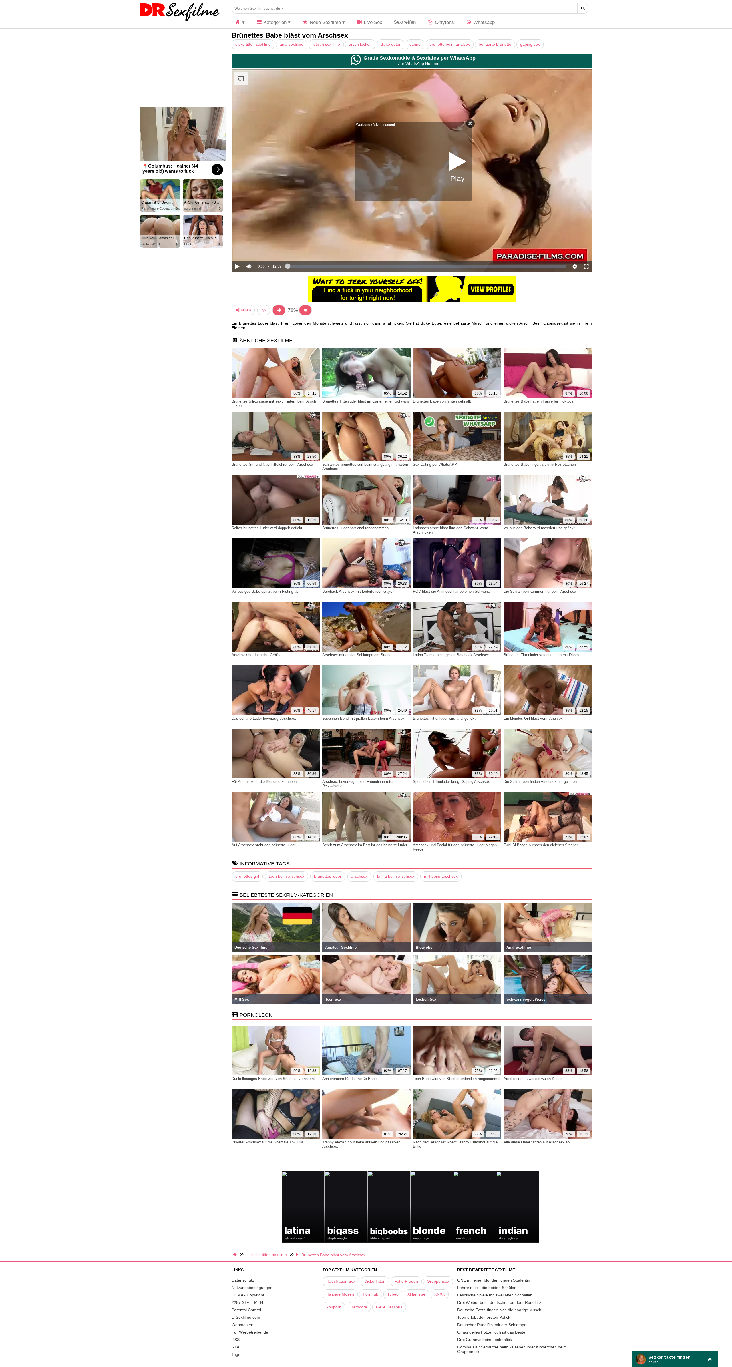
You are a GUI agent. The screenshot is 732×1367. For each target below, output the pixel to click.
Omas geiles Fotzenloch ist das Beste (491, 1332)
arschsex (359, 876)
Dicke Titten (374, 1281)
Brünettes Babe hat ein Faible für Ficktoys (539, 401)
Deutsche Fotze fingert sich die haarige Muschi (499, 1310)
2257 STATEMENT (249, 1302)
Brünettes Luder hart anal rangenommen (355, 528)
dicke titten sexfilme (253, 44)
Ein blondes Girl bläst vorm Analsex (533, 718)
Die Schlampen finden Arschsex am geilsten (540, 781)
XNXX (439, 1294)
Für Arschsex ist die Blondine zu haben (264, 781)
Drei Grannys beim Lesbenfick (484, 1339)
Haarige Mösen (340, 1294)
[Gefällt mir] (278, 310)
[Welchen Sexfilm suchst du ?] (583, 8)
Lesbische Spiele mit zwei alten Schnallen (494, 1295)
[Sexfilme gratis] (180, 21)
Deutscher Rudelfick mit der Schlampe (491, 1324)
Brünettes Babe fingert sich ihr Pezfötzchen (540, 464)
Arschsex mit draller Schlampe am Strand (356, 655)
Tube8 (393, 1294)
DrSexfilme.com (246, 1317)
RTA (235, 1347)
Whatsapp (483, 22)
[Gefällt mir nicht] (305, 310)
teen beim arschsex (286, 876)
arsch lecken (360, 44)
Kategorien (274, 22)
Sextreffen (405, 22)
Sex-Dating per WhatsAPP (435, 464)
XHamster (416, 1294)
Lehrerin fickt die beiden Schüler (486, 1287)
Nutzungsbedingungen (252, 1287)
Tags (236, 1354)
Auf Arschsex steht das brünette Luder (263, 845)
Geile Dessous (389, 1307)
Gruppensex (438, 1281)
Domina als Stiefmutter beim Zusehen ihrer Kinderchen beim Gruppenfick (512, 1349)
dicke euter (391, 44)
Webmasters (243, 1324)
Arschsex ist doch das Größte (256, 655)
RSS (236, 1339)
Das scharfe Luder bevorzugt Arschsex (264, 718)
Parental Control (246, 1310)
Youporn (333, 1307)
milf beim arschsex (441, 876)
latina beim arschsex (395, 876)
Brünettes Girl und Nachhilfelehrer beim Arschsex (272, 464)
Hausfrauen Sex (340, 1281)
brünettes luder (327, 876)
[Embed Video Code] (263, 310)
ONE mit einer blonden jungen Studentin (493, 1280)
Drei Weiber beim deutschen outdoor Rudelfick (499, 1302)
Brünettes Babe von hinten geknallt (442, 401)
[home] (236, 1254)
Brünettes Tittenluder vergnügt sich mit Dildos (541, 655)
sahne (415, 44)
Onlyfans (443, 22)
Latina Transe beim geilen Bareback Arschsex (451, 655)
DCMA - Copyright (248, 1295)
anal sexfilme (291, 44)
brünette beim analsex (449, 44)
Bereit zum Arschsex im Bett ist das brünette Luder (364, 845)
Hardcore (358, 1307)
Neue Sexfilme (324, 22)
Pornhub (370, 1294)
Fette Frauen (406, 1281)
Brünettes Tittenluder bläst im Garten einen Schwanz (366, 401)
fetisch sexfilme (326, 44)
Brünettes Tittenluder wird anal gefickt (444, 718)
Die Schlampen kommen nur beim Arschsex (540, 591)
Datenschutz (243, 1280)
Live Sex (372, 22)
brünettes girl (247, 876)
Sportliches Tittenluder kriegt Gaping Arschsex (451, 781)
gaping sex (530, 44)
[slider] (258, 249)
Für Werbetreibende (250, 1332)
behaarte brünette (495, 44)
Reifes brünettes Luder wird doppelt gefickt (267, 528)
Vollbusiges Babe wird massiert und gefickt (539, 528)
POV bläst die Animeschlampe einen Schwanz (451, 591)
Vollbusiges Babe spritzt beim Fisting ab (265, 591)
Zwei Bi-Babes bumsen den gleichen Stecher (541, 845)
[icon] (239, 22)
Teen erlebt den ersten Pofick (483, 1317)
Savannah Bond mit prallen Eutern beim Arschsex (363, 718)
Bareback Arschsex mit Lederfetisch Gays (357, 591)
